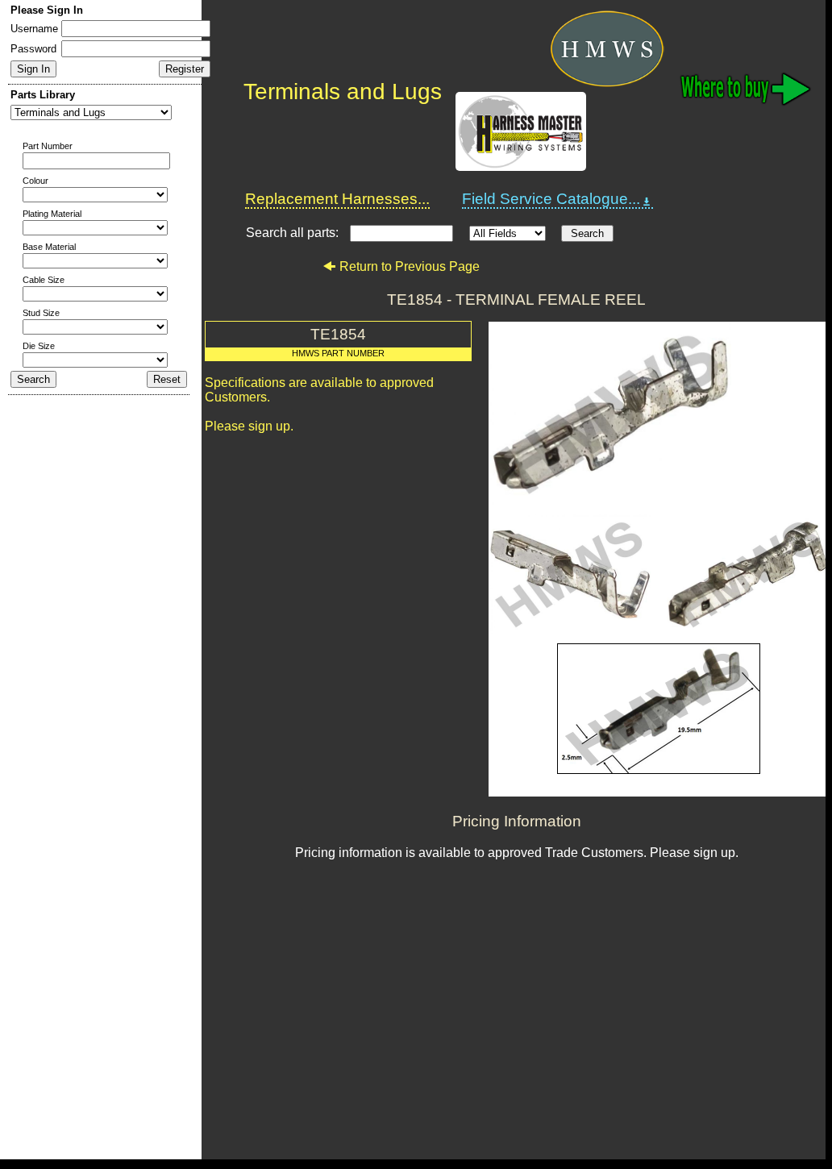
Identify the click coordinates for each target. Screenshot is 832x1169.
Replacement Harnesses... (337, 198)
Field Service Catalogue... (551, 198)
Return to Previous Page (409, 266)
